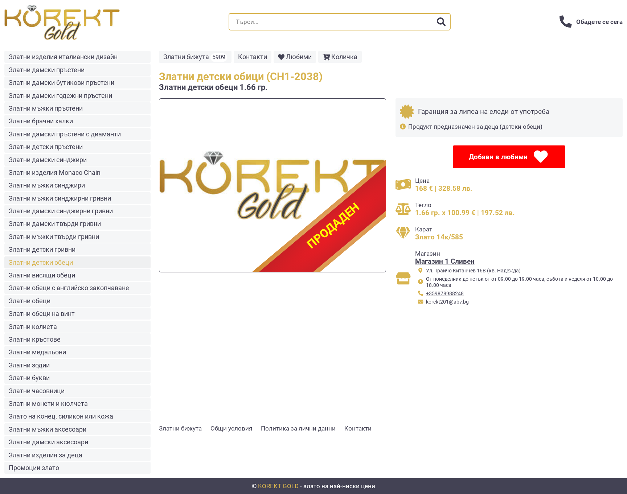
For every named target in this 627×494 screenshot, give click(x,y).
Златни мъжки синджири (47, 185)
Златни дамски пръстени (47, 70)
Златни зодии (29, 365)
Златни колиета (33, 326)
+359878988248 (445, 294)
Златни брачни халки (41, 121)
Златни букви (29, 378)
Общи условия (231, 428)
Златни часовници (37, 391)
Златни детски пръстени (46, 147)
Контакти (252, 57)
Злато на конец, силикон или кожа (61, 416)
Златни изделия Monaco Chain (55, 172)
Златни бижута (194, 57)
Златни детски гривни (42, 249)
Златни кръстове (35, 339)
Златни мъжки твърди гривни (54, 236)
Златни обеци (29, 301)
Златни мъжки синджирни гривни (60, 198)
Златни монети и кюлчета (48, 403)
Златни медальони (37, 352)
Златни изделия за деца (45, 455)
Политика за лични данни (298, 428)
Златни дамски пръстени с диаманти (65, 134)
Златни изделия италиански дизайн (63, 57)
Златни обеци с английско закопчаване (69, 288)
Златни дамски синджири (48, 160)
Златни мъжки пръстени (46, 108)
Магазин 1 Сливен (445, 261)
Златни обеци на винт (42, 313)
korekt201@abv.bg (447, 302)
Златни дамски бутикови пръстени (61, 82)
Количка (344, 57)
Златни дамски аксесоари (48, 442)
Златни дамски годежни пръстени (60, 95)
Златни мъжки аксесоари (47, 429)
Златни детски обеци (41, 262)
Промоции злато (34, 468)
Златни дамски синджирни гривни (61, 211)
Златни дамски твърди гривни (55, 223)
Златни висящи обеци (42, 275)
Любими (299, 57)
